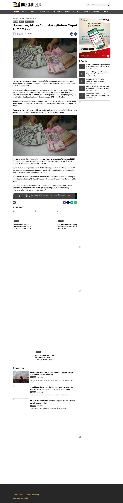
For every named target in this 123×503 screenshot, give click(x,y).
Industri (22, 21)
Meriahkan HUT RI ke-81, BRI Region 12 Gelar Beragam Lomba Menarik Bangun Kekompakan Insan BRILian (98, 87)
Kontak (15, 495)
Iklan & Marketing (33, 495)
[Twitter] (68, 202)
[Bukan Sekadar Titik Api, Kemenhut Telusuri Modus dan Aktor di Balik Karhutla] (23, 216)
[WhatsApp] (75, 202)
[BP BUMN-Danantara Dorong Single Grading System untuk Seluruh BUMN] (67, 216)
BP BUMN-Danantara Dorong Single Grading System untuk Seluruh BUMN (67, 226)
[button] (108, 4)
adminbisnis (20, 33)
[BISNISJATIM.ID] (27, 5)
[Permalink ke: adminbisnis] (15, 34)
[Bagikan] (75, 34)
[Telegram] (71, 202)
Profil (22, 495)
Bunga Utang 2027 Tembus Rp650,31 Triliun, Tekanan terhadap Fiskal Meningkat (95, 80)
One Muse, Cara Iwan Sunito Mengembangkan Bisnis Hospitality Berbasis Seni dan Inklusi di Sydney (45, 357)
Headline (15, 21)
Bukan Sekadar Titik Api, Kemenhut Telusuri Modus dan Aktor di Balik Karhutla (22, 226)
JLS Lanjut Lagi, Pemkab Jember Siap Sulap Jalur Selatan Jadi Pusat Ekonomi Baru (97, 73)
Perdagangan (29, 21)
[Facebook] (64, 202)
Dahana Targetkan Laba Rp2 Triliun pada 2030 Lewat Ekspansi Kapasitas (97, 95)
